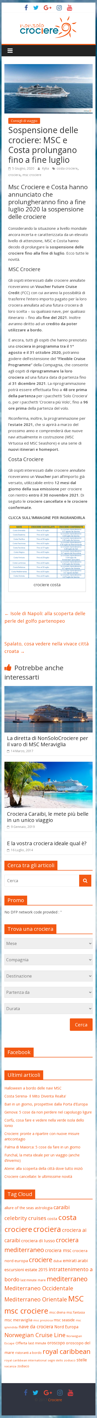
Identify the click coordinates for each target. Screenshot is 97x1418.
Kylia (46, 168)
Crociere (55, 1399)
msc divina (57, 1312)
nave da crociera (36, 1326)
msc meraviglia (18, 1319)
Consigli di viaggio (24, 121)
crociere (40, 1259)
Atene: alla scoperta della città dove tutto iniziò (43, 1168)
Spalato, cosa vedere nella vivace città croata (46, 647)
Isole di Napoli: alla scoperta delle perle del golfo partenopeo (44, 617)
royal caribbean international (25, 1360)
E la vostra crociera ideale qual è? (46, 843)
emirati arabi (75, 1260)
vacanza (10, 1366)
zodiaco (23, 1366)
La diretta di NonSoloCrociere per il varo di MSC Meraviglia (47, 741)
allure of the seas (19, 1207)
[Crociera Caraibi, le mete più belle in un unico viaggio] (48, 765)
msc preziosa (43, 1320)
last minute (28, 1280)
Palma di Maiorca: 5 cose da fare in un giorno (42, 1147)
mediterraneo (67, 1278)
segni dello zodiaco (62, 1360)
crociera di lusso (38, 1241)
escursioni (14, 1269)
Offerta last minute (31, 1343)
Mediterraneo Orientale (35, 1299)
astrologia (44, 1207)
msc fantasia (75, 1312)
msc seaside (64, 1319)
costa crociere (67, 168)
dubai (57, 1261)
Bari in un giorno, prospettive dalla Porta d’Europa (46, 1104)
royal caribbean (67, 1351)
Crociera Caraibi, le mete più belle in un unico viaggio (47, 817)
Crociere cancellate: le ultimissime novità (38, 1176)
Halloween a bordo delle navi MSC (33, 1088)
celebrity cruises (25, 1218)
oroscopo (56, 1343)
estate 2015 (36, 1269)
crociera (14, 175)
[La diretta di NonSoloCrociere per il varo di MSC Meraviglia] (48, 689)
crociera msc (58, 1250)
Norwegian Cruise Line (34, 1335)
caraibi (62, 1207)
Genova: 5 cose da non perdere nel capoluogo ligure (48, 1112)
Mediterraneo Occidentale (38, 1288)
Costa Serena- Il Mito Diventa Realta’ (35, 1096)
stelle (82, 1360)
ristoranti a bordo (28, 1353)
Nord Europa (66, 1327)
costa (52, 1218)
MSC (76, 1298)
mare (42, 1280)
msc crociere (32, 175)
